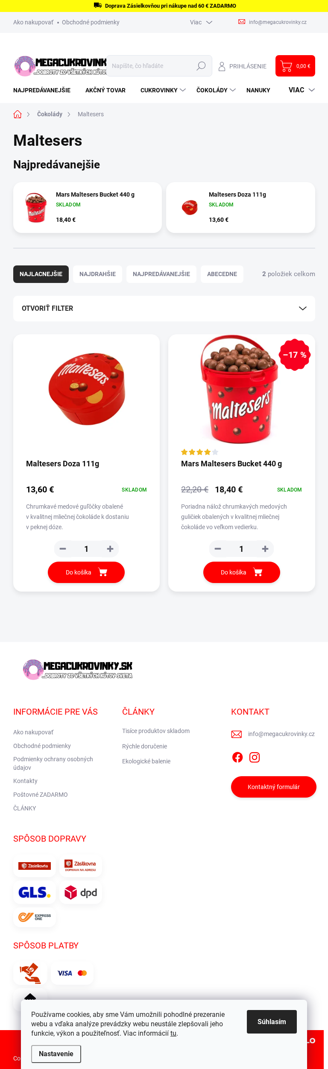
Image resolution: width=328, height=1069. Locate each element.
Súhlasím (272, 1022)
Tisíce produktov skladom (156, 730)
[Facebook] (237, 755)
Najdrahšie (97, 274)
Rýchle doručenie (144, 746)
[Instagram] (254, 755)
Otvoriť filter (47, 308)
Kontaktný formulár (274, 786)
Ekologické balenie (146, 761)
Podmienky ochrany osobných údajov (53, 763)
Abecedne (222, 274)
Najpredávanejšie (161, 274)
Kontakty (25, 780)
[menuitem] (45, 90)
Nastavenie (56, 1054)
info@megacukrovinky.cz (281, 733)
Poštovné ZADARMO (40, 794)
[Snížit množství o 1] (62, 548)
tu (173, 1033)
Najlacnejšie (41, 274)
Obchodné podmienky (91, 22)
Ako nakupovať (33, 22)
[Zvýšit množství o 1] (110, 548)
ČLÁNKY (24, 808)
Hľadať (201, 65)
